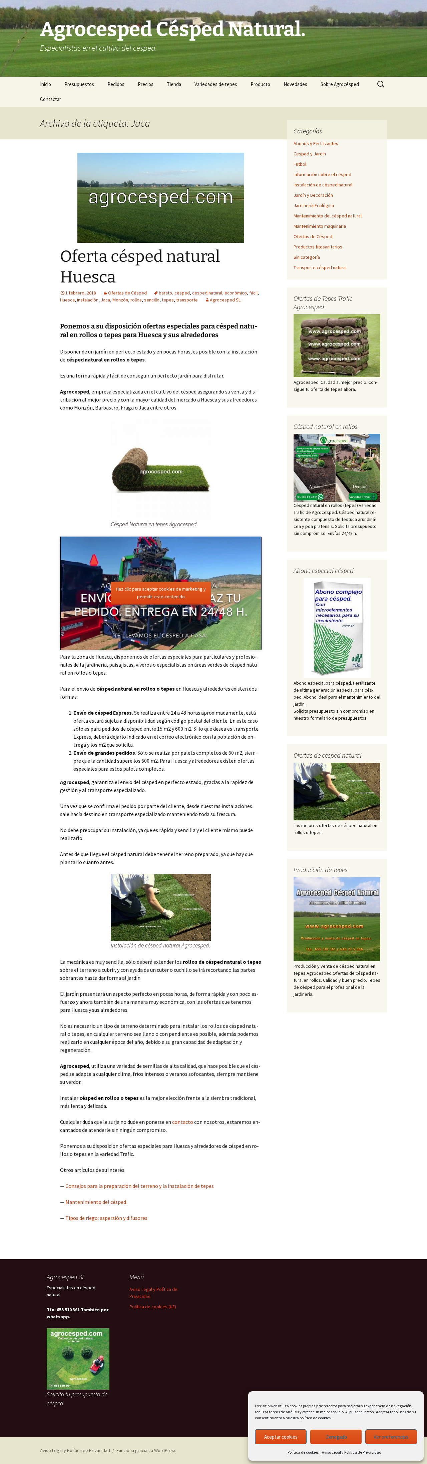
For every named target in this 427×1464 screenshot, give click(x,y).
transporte (187, 300)
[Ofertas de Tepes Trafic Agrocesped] (337, 345)
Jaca (105, 300)
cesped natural (207, 293)
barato (165, 293)
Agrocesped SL (225, 300)
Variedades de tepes (215, 84)
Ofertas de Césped (127, 293)
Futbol (300, 164)
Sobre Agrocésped (340, 84)
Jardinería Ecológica (314, 205)
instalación (87, 300)
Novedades (295, 84)
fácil (253, 293)
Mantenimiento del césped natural (328, 216)
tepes (168, 300)
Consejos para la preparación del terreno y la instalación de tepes (139, 1186)
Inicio (45, 84)
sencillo (151, 300)
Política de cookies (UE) (152, 1307)
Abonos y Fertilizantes (316, 143)
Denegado (336, 1437)
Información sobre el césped (322, 174)
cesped (182, 293)
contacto (182, 1122)
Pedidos (115, 84)
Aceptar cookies (281, 1437)
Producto (260, 84)
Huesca (67, 300)
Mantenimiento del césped (95, 1202)
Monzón (120, 300)
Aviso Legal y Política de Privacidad (351, 1452)
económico (236, 293)
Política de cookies (303, 1452)
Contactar (50, 99)
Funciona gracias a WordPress (146, 1450)
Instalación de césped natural (323, 185)
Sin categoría (307, 257)
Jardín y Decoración (313, 195)
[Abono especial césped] (337, 628)
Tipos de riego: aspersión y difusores (106, 1218)
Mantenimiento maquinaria (320, 226)
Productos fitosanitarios (318, 247)
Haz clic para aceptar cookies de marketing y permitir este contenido (161, 592)
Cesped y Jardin (310, 154)
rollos (136, 300)
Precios (145, 84)
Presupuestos (79, 84)
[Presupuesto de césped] (337, 467)
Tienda (174, 84)
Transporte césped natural (320, 267)
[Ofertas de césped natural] (337, 792)
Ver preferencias (391, 1437)
